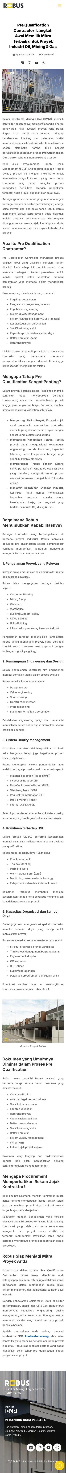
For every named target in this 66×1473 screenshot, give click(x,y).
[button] (60, 6)
